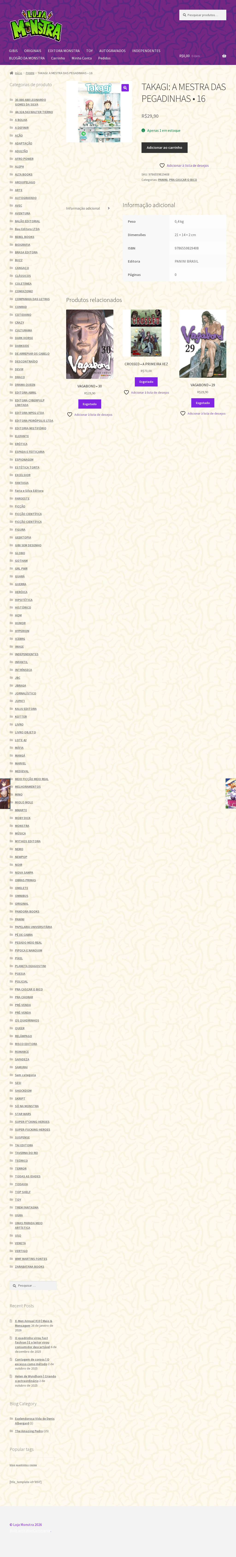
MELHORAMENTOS (28, 786)
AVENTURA (22, 213)
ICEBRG (20, 639)
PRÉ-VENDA (23, 1005)
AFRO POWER (24, 159)
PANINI (30, 73)
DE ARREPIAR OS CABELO (32, 353)
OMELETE (21, 888)
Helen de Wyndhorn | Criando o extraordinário (35, 1378)
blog (12, 1464)
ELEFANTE (22, 436)
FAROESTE (22, 498)
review (33, 1464)
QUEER (19, 1028)
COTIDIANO (23, 315)
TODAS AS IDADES (28, 1176)
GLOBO (20, 553)
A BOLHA (21, 120)
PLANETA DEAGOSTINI (30, 966)
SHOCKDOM (23, 1091)
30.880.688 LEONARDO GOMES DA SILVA (30, 102)
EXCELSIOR (22, 475)
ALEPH (19, 166)
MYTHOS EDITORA (28, 841)
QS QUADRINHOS (27, 1020)
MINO (19, 794)
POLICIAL (21, 981)
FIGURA (20, 529)
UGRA (19, 1215)
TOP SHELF (23, 1192)
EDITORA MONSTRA (64, 50)
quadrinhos (22, 1464)
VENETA (20, 1243)
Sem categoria (25, 1075)
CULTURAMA (23, 330)
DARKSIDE (22, 346)
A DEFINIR (22, 128)
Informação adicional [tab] (83, 208)
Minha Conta (82, 58)
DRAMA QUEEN (25, 385)
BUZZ (19, 260)
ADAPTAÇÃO (23, 143)
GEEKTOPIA (23, 537)
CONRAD (21, 307)
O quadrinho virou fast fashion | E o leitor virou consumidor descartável (32, 1342)
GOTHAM (21, 561)
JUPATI (20, 701)
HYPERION (22, 631)
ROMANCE (22, 1052)
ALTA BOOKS (23, 174)
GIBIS (13, 50)
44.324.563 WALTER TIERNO (34, 112)
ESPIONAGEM (24, 459)
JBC (17, 678)
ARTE (18, 190)
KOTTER (21, 716)
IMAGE (19, 646)
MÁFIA (19, 748)
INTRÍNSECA (23, 670)
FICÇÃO (20, 506)
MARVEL (20, 763)
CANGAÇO (22, 268)
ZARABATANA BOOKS (29, 1266)
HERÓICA (21, 592)
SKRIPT (20, 1098)
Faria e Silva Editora (29, 491)
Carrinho (58, 58)
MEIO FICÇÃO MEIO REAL (32, 779)
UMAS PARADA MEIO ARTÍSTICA (29, 1225)
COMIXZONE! (24, 291)
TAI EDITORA (24, 1145)
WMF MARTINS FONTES (31, 1259)
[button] (125, 87)
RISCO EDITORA (26, 1044)
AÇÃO (19, 135)
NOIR (18, 865)
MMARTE (21, 810)
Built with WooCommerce (30, 1530)
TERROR (21, 1168)
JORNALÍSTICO (25, 693)
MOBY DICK (22, 818)
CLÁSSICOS (23, 276)
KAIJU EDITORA (26, 709)
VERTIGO (21, 1251)
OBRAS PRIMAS (25, 880)
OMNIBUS (21, 896)
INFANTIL (21, 662)
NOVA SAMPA (24, 872)
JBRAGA (20, 685)
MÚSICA (20, 833)
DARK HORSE (24, 338)
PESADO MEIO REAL (28, 942)
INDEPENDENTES (146, 50)
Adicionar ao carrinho (164, 147)
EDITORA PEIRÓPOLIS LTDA (34, 421)
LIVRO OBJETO (25, 732)
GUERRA (20, 584)
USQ (18, 1235)
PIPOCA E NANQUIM (28, 950)
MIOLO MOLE (24, 802)
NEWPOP (21, 857)
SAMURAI (21, 1067)
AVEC (18, 205)
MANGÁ (20, 755)
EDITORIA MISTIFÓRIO (30, 428)
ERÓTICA (21, 444)
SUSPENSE (22, 1137)
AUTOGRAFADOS (112, 50)
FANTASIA (22, 483)
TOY (89, 50)
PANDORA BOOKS (27, 911)
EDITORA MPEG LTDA (29, 413)
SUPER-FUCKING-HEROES (32, 1129)
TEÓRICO (21, 1161)
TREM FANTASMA (26, 1207)
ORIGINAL (22, 903)
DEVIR (19, 369)
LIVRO (19, 724)
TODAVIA (21, 1184)
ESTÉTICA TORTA (27, 467)
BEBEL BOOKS (24, 237)
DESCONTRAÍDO (26, 361)
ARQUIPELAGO (25, 182)
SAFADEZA (22, 1059)
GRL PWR (21, 568)
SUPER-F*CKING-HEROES (32, 1122)
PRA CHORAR (24, 997)
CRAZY (19, 322)
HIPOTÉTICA (23, 600)
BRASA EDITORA (26, 252)
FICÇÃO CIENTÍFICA (28, 514)
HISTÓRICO (23, 607)
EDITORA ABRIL (25, 392)
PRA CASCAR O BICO (183, 180)
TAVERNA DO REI (26, 1153)
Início (18, 73)
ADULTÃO (21, 151)
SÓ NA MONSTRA (27, 1106)
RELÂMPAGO (23, 1036)
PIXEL (19, 958)
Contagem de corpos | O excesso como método (32, 1361)
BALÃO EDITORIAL (27, 221)
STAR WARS (23, 1114)
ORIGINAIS (32, 50)
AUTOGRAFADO (26, 198)
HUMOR (20, 623)
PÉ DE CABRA (24, 935)
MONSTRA (22, 826)
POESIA (20, 974)
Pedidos (104, 58)
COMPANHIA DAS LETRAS (32, 299)
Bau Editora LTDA (27, 229)
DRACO (20, 377)
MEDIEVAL (22, 771)
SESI (18, 1083)
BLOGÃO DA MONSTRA (27, 58)
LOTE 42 (21, 740)
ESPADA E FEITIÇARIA (29, 452)
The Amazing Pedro (29, 1431)
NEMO (19, 849)
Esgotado (90, 404)
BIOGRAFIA (22, 245)
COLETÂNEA (23, 283)
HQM (18, 615)
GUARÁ (20, 576)
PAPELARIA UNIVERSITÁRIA (33, 927)
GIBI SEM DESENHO (28, 545)
